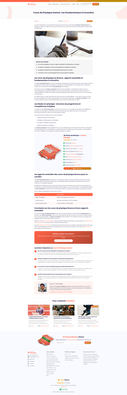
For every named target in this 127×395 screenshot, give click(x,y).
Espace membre (50, 371)
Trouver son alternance (52, 358)
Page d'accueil (49, 354)
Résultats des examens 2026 (53, 361)
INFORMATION (94, 306)
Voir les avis (63, 387)
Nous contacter (50, 373)
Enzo (37, 21)
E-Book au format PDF (44, 225)
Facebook (32, 359)
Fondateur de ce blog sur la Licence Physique (61, 292)
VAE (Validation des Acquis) (52, 365)
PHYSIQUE (46, 306)
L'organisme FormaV (51, 369)
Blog (47, 375)
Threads (31, 363)
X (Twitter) (32, 365)
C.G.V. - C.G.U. (68, 354)
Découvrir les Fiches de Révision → (63, 240)
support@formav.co (34, 356)
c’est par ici (88, 226)
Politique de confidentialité (71, 356)
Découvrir (95, 4)
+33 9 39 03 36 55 (33, 355)
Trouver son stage (50, 356)
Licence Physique (48, 220)
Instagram (32, 361)
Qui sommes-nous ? (51, 367)
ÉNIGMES (71, 306)
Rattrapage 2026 (50, 363)
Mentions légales (69, 360)
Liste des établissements (52, 360)
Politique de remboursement (72, 358)
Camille (31, 325)
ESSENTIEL (89, 21)
